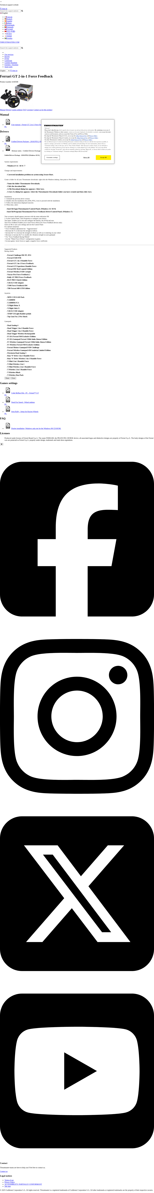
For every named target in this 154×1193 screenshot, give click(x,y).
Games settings (17, 110)
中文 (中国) (10, 31)
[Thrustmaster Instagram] (77, 804)
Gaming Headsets (11, 63)
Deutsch (9, 19)
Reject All (87, 157)
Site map (8, 1186)
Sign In (4, 9)
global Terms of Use (76, 139)
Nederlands (10, 25)
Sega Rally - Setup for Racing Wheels (21, 413)
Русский (9, 29)
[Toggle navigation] (1, 1)
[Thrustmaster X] (77, 981)
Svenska (9, 38)
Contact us (4, 1171)
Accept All (103, 157)
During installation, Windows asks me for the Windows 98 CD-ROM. (36, 428)
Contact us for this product (42, 110)
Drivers (8, 110)
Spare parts (8, 67)
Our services (9, 55)
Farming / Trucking (11, 65)
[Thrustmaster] (21, 46)
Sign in (14, 71)
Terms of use (9, 1180)
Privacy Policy (10, 1182)
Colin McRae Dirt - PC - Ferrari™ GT (22, 394)
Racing (7, 57)
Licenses (30, 110)
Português (9, 27)
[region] (77, 141)
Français (9, 17)
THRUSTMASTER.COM (9, 42)
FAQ (24, 110)
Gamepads (8, 61)
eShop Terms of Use (81, 135)
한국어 (9, 34)
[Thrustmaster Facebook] (77, 627)
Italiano (9, 23)
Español (9, 21)
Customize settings (52, 157)
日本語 (9, 36)
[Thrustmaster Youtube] (77, 1159)
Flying (7, 59)
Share (7, 378)
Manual (2, 110)
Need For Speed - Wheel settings (20, 403)
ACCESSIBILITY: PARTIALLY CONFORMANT (23, 1184)
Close (13, 378)
